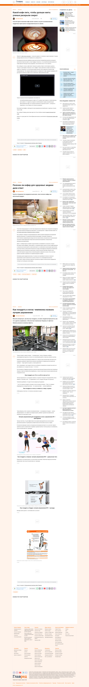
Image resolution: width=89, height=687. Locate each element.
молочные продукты (26, 274)
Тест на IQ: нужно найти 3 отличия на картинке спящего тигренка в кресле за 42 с (69, 84)
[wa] (37, 146)
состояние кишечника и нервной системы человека (28, 232)
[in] (54, 146)
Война (68, 31)
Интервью (44, 2)
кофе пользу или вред (26, 56)
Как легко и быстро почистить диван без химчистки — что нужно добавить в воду (69, 79)
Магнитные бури (20, 671)
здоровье (20, 149)
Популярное (51, 2)
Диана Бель (18, 633)
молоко (14, 274)
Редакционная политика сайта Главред (33, 143)
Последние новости (67, 101)
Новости (33, 2)
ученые (14, 149)
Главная (27, 2)
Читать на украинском (53, 9)
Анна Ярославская (19, 18)
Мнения (38, 2)
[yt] (45, 146)
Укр (64, 2)
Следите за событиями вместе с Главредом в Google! (21, 146)
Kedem (34, 61)
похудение (15, 591)
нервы (19, 274)
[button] (14, 2)
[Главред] (19, 2)
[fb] (47, 146)
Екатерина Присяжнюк (20, 315)
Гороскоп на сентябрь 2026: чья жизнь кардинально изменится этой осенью (68, 89)
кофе (24, 149)
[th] (40, 146)
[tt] (50, 146)
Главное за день (66, 10)
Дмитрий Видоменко (20, 191)
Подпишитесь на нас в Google (54, 18)
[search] (75, 2)
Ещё (75, 9)
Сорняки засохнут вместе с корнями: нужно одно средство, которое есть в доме (68, 95)
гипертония (34, 274)
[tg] (42, 146)
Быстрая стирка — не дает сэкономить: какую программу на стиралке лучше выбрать (69, 74)
